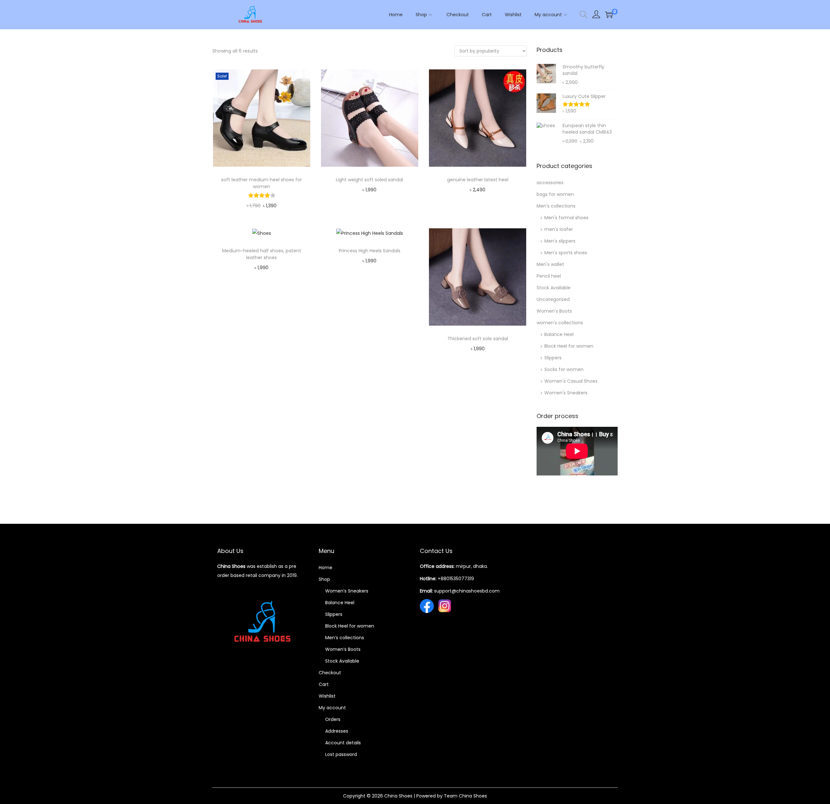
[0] (609, 14)
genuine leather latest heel (477, 179)
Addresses (336, 731)
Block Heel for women (568, 346)
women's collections (560, 322)
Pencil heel (549, 276)
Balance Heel (559, 334)
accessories (550, 182)
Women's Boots (554, 311)
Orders (332, 719)
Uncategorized (553, 299)
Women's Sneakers (565, 393)
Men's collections (556, 206)
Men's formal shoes (566, 217)
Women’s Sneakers (346, 591)
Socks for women (564, 369)
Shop (324, 579)
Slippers (553, 357)
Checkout (330, 672)
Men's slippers (559, 241)
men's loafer (558, 229)
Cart (324, 684)
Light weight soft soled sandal (369, 179)
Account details (343, 742)
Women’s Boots (343, 649)
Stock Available (554, 287)
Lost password (341, 754)
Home (325, 567)
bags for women (555, 194)
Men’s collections (344, 637)
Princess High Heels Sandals (369, 250)
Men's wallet (550, 264)
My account (332, 707)
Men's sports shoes (565, 252)
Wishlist (327, 696)
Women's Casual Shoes (571, 381)
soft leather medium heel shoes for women (261, 183)
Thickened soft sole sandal (477, 338)
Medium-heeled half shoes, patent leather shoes (261, 254)
